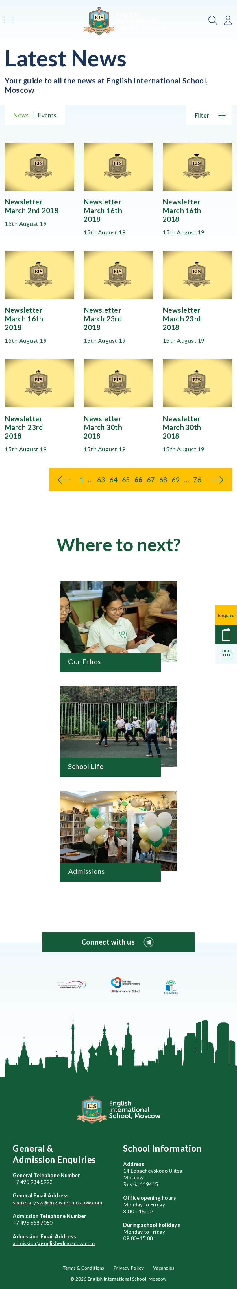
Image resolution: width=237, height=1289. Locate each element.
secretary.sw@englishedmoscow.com (57, 1202)
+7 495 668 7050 (33, 1222)
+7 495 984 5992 (33, 1182)
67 (151, 479)
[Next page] (217, 480)
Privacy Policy (129, 1268)
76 (197, 479)
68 (163, 479)
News (21, 114)
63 (101, 479)
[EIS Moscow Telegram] (148, 942)
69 (176, 479)
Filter (202, 115)
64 (114, 479)
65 (126, 479)
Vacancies (164, 1268)
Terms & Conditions (83, 1268)
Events (47, 114)
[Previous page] (64, 480)
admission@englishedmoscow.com (54, 1243)
